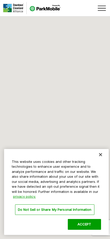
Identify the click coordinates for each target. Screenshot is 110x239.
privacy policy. (24, 196)
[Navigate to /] (32, 8)
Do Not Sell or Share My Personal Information (55, 209)
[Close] (100, 154)
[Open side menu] (102, 8)
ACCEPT (84, 224)
